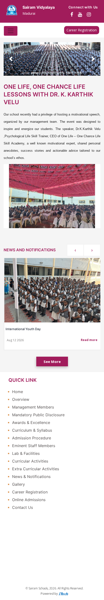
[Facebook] (71, 14)
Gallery (18, 484)
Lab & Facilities (26, 453)
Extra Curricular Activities (35, 468)
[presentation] (75, 250)
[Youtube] (80, 14)
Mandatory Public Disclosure (38, 414)
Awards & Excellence (31, 422)
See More (52, 361)
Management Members (33, 407)
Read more (89, 340)
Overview (20, 399)
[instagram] (89, 14)
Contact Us (22, 507)
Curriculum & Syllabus (32, 430)
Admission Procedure (31, 438)
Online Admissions (28, 499)
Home (17, 391)
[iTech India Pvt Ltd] (63, 593)
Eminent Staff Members (33, 445)
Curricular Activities (30, 461)
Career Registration (82, 30)
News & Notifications (31, 476)
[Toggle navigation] (10, 31)
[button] (11, 59)
